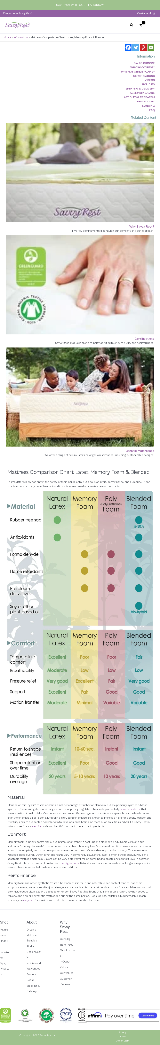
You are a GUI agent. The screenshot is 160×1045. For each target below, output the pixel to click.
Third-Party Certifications (67, 950)
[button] (131, 26)
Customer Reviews (66, 981)
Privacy (122, 1032)
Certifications (144, 76)
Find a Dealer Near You (34, 952)
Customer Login (147, 13)
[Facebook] (128, 47)
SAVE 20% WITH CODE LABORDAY (80, 5)
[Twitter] (135, 47)
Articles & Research (139, 97)
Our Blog (65, 939)
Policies (148, 84)
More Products (4, 969)
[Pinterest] (143, 47)
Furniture (4, 955)
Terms (122, 1036)
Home (7, 37)
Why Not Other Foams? (138, 71)
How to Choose (143, 63)
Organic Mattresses (140, 451)
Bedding (4, 944)
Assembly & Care (142, 93)
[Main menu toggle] (152, 25)
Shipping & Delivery (140, 88)
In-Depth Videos (65, 964)
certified (37, 826)
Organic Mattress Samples (32, 935)
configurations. (70, 863)
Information (21, 37)
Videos (150, 80)
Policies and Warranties (34, 966)
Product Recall (31, 977)
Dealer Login (122, 1040)
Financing (147, 105)
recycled (28, 900)
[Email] (151, 47)
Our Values (66, 973)
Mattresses (4, 932)
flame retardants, (130, 809)
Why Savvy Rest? (142, 67)
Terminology (145, 101)
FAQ (152, 110)
